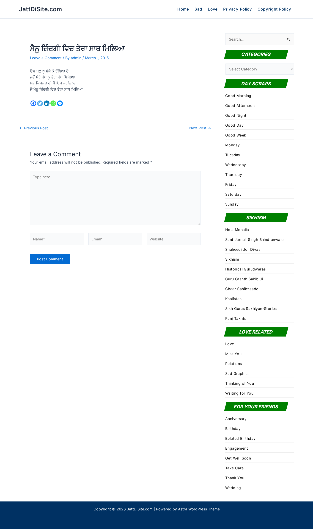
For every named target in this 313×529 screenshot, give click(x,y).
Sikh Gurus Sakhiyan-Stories (251, 308)
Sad (198, 9)
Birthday (233, 428)
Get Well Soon (238, 458)
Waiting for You (239, 393)
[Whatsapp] (53, 103)
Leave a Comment (46, 58)
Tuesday (232, 155)
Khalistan (233, 298)
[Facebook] (33, 103)
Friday (230, 184)
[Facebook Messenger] (60, 103)
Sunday (232, 204)
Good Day (234, 125)
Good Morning (238, 95)
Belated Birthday (240, 438)
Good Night (235, 115)
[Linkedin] (46, 103)
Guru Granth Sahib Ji (244, 279)
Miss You (233, 353)
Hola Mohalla (237, 229)
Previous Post (33, 128)
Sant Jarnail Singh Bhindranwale (254, 239)
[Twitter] (40, 103)
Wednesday (235, 164)
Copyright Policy (274, 9)
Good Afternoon (240, 105)
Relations (233, 363)
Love (213, 9)
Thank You (234, 478)
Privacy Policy (237, 9)
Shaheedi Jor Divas (242, 249)
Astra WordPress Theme (199, 509)
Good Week (235, 135)
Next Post (200, 128)
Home (183, 9)
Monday (232, 145)
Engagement (236, 448)
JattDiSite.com (40, 9)
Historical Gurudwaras (245, 269)
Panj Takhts (235, 318)
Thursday (233, 174)
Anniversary (236, 418)
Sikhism (232, 259)
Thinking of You (239, 383)
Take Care (234, 468)
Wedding (233, 487)
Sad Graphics (237, 373)
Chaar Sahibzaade (241, 289)
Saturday (233, 194)
